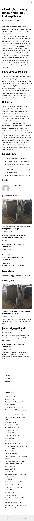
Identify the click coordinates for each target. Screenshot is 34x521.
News (7, 479)
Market (7, 472)
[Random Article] (28, 2)
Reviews (8, 492)
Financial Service (11, 453)
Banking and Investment (13, 415)
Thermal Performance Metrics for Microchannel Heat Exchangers (14, 329)
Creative (8, 438)
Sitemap (7, 376)
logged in (14, 276)
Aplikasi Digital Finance (13, 402)
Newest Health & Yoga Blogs (16, 158)
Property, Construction (12, 487)
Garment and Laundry (12, 464)
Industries (8, 466)
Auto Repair (9, 405)
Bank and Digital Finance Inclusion (16, 410)
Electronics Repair (11, 443)
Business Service (11, 430)
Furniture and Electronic (13, 461)
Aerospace (8, 396)
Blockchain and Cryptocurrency (15, 417)
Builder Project (10, 425)
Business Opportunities (13, 427)
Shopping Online (10, 495)
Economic (8, 441)
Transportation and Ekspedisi (14, 505)
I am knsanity (8, 20)
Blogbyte (25, 518)
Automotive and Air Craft (13, 407)
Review (7, 490)
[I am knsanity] (6, 188)
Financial (8, 451)
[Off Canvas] (3, 2)
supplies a (20, 46)
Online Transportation (12, 482)
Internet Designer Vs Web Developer (19, 161)
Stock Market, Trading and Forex (16, 498)
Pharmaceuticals (10, 484)
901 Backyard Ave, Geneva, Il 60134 (18, 175)
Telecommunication (11, 503)
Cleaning (8, 433)
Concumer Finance (11, 435)
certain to (15, 128)
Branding (8, 422)
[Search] (31, 2)
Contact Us (8, 381)
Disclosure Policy (11, 378)
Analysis (8, 399)
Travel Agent (9, 508)
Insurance (8, 469)
